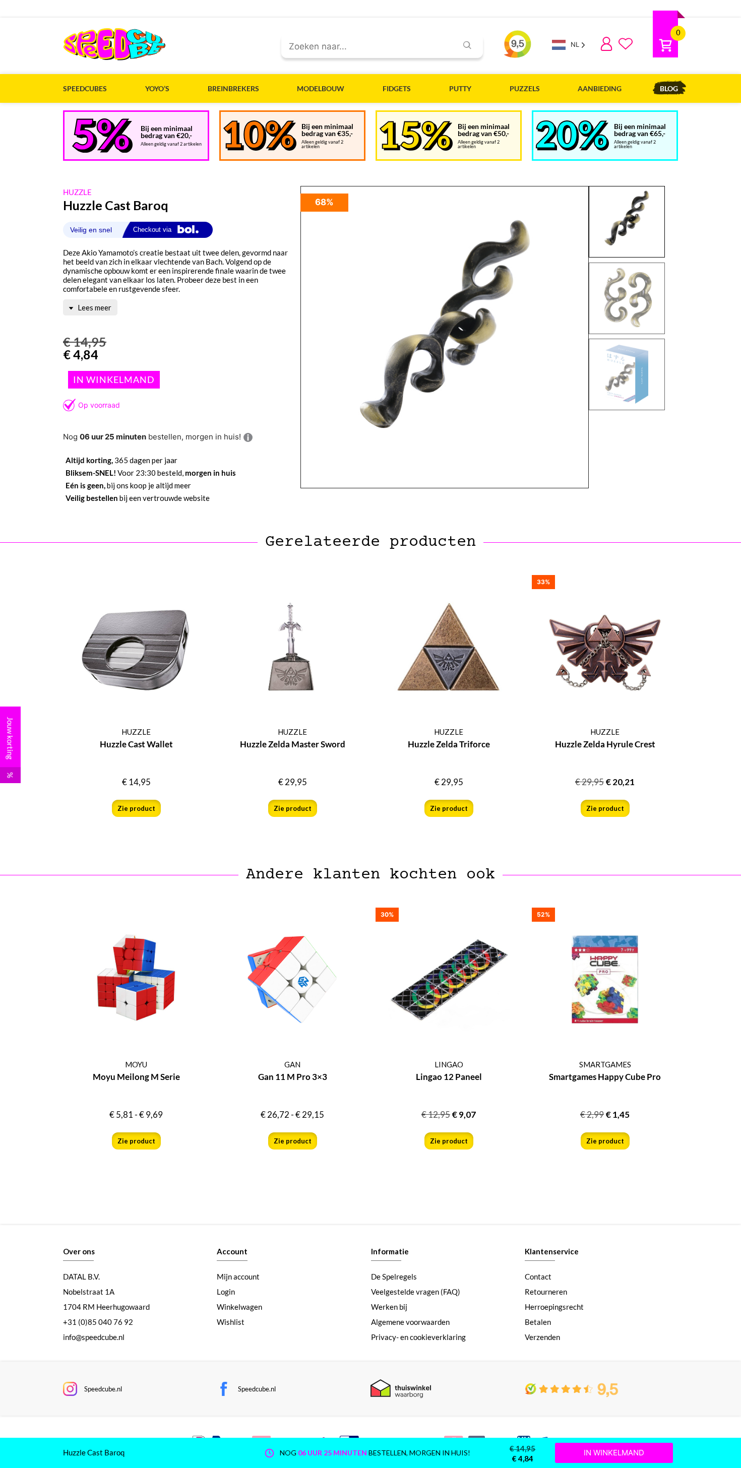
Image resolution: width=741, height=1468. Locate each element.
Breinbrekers (233, 88)
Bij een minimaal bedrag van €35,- (327, 130)
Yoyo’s (157, 88)
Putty (460, 88)
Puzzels (525, 88)
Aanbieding (600, 88)
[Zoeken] (467, 45)
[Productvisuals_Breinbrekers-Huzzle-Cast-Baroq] (444, 337)
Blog (669, 88)
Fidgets (397, 88)
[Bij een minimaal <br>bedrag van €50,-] (416, 136)
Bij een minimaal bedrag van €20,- (167, 132)
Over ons (79, 1251)
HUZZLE (77, 192)
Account (232, 1251)
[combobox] (365, 46)
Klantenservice (552, 1251)
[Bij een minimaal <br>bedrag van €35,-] (259, 135)
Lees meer (93, 307)
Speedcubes (85, 88)
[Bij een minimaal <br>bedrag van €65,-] (572, 135)
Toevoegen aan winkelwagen (114, 380)
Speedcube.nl (103, 1389)
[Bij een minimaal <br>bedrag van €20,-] (102, 135)
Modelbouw (320, 88)
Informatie (390, 1251)
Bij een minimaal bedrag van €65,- (640, 130)
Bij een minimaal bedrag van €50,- (484, 130)
